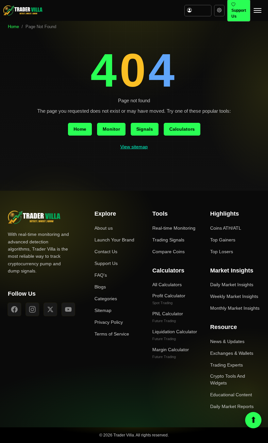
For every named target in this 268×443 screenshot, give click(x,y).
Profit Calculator (168, 299)
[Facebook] (14, 309)
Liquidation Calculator (174, 335)
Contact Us (105, 251)
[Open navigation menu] (257, 10)
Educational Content (231, 394)
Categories (105, 298)
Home (13, 26)
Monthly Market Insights (235, 308)
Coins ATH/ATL (225, 228)
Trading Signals (168, 239)
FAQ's (100, 275)
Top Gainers (222, 239)
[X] (50, 309)
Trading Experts (226, 365)
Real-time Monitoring (173, 228)
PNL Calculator (167, 317)
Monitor (111, 129)
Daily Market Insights (231, 284)
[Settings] (219, 10)
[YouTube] (68, 309)
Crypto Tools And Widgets (227, 379)
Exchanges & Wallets (231, 353)
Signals (144, 129)
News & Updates (227, 341)
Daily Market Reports (232, 406)
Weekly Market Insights (234, 296)
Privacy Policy (108, 322)
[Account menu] (197, 10)
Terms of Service (111, 333)
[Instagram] (32, 309)
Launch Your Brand (114, 239)
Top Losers (221, 251)
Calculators (182, 129)
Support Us (106, 263)
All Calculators (167, 284)
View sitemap (134, 146)
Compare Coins (168, 251)
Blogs (100, 286)
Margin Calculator (170, 353)
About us (103, 228)
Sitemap (102, 310)
